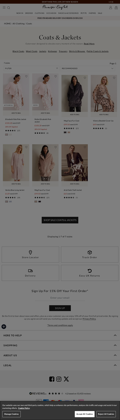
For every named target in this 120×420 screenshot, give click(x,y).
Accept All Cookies (84, 414)
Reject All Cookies (106, 414)
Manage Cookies (11, 414)
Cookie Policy (24, 408)
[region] (60, 410)
